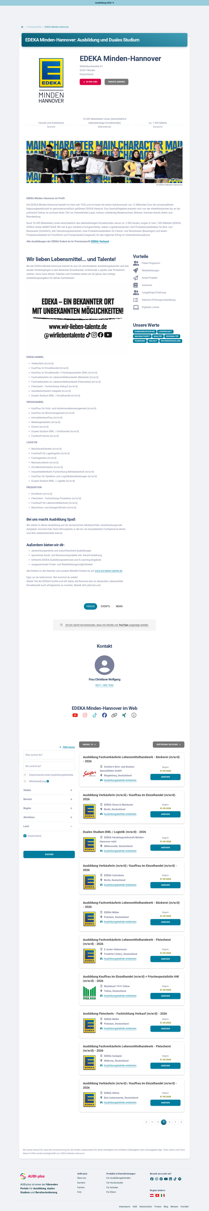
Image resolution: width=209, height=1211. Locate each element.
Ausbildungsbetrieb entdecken (120, 780)
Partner (81, 1187)
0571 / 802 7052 (104, 685)
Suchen (49, 854)
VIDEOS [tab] (90, 606)
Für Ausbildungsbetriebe (118, 1178)
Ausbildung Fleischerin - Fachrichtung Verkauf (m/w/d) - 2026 (125, 1013)
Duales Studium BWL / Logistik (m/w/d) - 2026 (114, 832)
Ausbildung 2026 (103, 3)
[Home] (22, 27)
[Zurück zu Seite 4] (146, 1122)
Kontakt (185, 1206)
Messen (174, 1206)
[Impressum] (134, 716)
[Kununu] (114, 716)
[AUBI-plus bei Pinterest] (161, 1179)
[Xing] (124, 716)
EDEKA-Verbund (100, 241)
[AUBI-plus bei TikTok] (175, 1179)
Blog (166, 1206)
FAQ (79, 1192)
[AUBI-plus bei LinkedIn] (170, 1179)
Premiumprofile (34, 27)
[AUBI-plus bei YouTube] (166, 1179)
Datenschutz (146, 1206)
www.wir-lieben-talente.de (108, 570)
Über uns (81, 1178)
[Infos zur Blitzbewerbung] (48, 782)
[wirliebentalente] (85, 716)
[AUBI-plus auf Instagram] (157, 1179)
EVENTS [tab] (105, 606)
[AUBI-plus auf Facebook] (152, 1179)
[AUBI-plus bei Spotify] (180, 1179)
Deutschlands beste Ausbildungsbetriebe (51, 774)
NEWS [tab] (119, 606)
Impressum (124, 1206)
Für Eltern (111, 1192)
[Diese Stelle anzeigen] (89, 774)
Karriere (81, 1182)
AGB (135, 1206)
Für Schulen (112, 1187)
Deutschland (34, 835)
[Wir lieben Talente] (75, 716)
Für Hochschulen (114, 1182)
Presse (158, 1206)
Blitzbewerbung (37, 781)
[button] (90, 82)
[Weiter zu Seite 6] (181, 1122)
